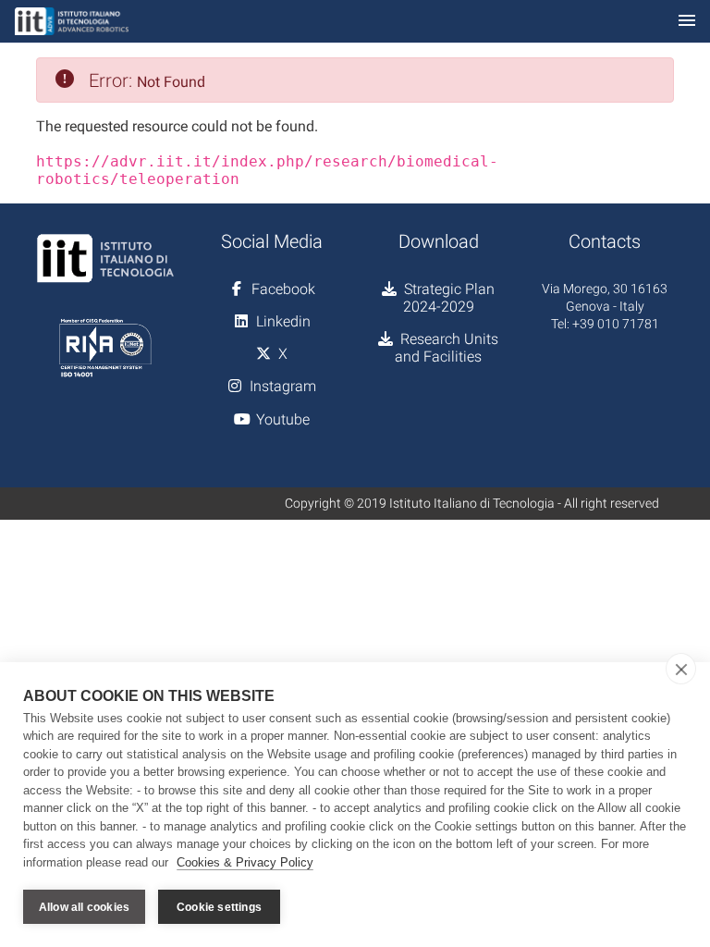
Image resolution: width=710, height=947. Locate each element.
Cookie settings (219, 907)
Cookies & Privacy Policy (245, 862)
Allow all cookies (84, 907)
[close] (681, 668)
